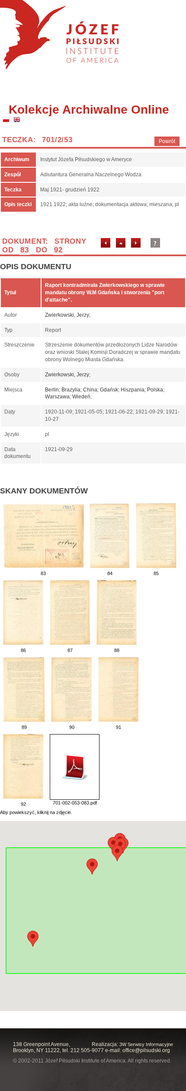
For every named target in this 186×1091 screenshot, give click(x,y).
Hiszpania (132, 390)
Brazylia (70, 390)
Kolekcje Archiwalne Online (89, 109)
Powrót (167, 141)
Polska (155, 390)
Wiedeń (81, 397)
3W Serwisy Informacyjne (146, 1044)
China (90, 390)
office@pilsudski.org (146, 1050)
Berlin (52, 390)
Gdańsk (109, 390)
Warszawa (57, 397)
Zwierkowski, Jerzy (67, 315)
